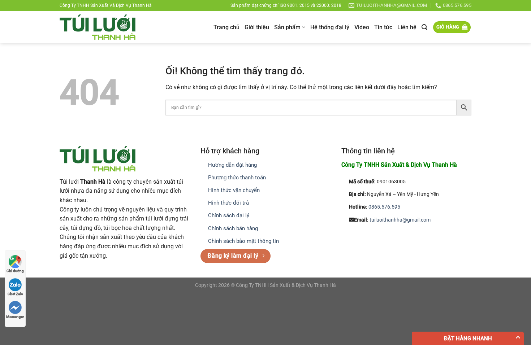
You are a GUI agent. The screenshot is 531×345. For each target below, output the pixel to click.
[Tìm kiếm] (424, 27)
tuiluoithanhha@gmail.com (400, 220)
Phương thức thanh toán (237, 177)
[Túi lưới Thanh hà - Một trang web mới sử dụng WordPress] (97, 27)
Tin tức (383, 27)
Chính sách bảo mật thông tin (243, 241)
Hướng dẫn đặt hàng (232, 165)
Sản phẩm (287, 27)
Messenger (15, 317)
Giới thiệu (257, 27)
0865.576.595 (384, 207)
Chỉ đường (15, 271)
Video (361, 27)
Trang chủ (226, 27)
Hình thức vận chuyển (234, 190)
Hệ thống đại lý (329, 27)
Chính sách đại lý (228, 215)
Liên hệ (406, 27)
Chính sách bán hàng (233, 228)
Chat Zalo (15, 294)
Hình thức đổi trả (228, 203)
